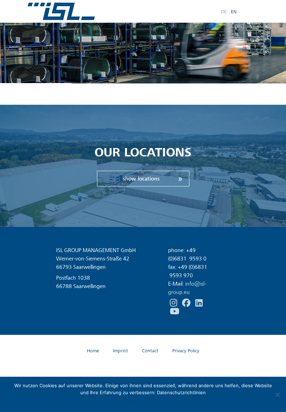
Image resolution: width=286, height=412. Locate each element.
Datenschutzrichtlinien (181, 392)
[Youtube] (174, 311)
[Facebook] (187, 303)
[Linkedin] (199, 303)
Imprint (120, 351)
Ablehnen (156, 401)
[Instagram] (174, 303)
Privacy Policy (185, 351)
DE (224, 11)
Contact (150, 351)
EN (233, 11)
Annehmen (131, 401)
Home (93, 351)
